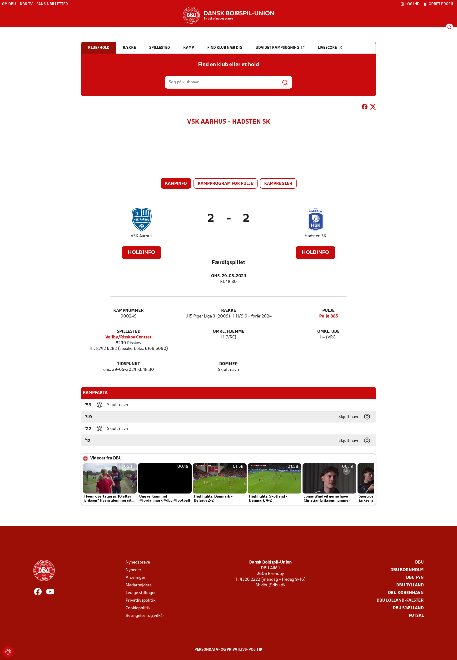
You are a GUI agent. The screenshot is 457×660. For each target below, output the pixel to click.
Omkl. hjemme (228, 332)
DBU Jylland (410, 585)
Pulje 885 (328, 316)
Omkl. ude (328, 332)
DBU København (406, 593)
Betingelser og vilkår (145, 616)
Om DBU (9, 4)
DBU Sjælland (408, 608)
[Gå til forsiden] (228, 15)
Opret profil (441, 4)
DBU (419, 562)
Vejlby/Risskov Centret (128, 337)
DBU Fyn (415, 578)
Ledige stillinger (141, 593)
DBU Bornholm (407, 570)
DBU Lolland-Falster (400, 601)
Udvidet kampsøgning (277, 48)
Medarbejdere (139, 585)
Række (228, 311)
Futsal (416, 616)
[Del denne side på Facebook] (365, 107)
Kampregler (278, 184)
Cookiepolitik (138, 608)
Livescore (327, 48)
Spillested (128, 332)
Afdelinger (135, 578)
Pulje (328, 311)
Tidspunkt (128, 364)
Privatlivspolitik (140, 601)
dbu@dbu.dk (273, 585)
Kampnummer (128, 311)
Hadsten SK (315, 236)
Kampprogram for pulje (225, 184)
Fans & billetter (52, 4)
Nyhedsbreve (138, 562)
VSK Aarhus (141, 236)
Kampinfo (176, 184)
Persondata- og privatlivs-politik (228, 649)
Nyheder (133, 570)
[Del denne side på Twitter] (373, 107)
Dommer (228, 364)
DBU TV (26, 4)
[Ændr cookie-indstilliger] (8, 652)
